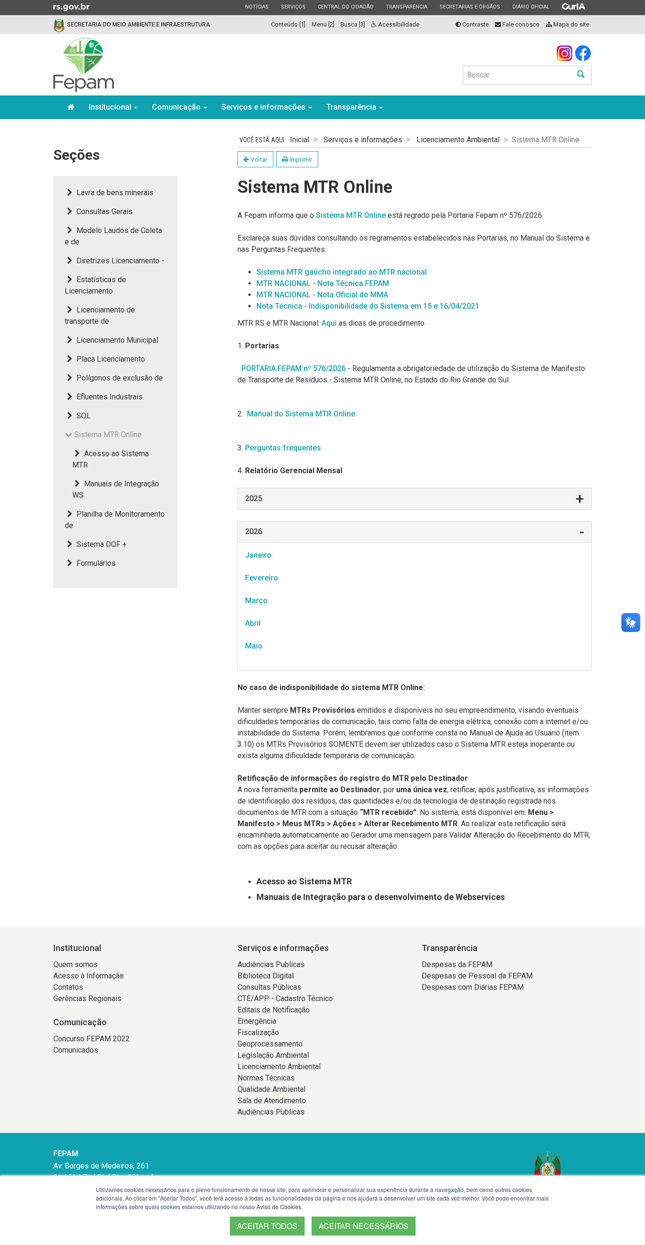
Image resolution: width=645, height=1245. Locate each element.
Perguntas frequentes (283, 447)
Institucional (111, 107)
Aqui (329, 323)
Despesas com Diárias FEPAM (473, 987)
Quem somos (75, 964)
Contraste (475, 24)
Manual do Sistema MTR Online (300, 413)
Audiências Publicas (271, 964)
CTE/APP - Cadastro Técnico (285, 998)
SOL (83, 415)
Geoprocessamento (270, 1043)
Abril (253, 623)
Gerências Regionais (87, 998)
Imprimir (300, 159)
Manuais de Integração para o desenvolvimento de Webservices (380, 897)
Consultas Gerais (104, 211)
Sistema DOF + (101, 544)
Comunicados (75, 1050)
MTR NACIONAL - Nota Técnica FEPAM (322, 283)
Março (256, 600)
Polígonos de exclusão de (119, 377)
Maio (254, 645)
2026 (253, 531)
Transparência (406, 6)
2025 (253, 498)
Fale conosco (520, 24)
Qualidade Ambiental (272, 1089)
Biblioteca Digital (266, 975)
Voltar (258, 159)
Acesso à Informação (88, 975)
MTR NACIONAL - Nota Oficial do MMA (322, 294)
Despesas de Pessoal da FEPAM (477, 975)
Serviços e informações (264, 107)
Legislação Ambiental (273, 1055)
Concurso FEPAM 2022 (91, 1038)
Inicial (299, 139)
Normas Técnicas (266, 1077)
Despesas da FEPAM (457, 964)
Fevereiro (261, 577)
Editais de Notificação (274, 1009)
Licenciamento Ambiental (458, 139)
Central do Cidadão (345, 6)
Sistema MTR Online (351, 215)
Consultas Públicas (269, 987)
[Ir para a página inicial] (83, 65)
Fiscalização (258, 1032)
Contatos (68, 987)
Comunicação (177, 107)
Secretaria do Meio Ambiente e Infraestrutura (138, 24)
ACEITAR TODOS (267, 1225)
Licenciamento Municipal (116, 340)
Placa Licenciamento (110, 358)
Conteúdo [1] (288, 24)
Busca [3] (352, 24)
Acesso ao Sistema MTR (304, 881)
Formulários (95, 563)
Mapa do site (570, 24)
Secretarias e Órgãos (469, 6)
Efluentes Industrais (109, 396)
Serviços (293, 6)
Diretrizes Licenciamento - (119, 260)
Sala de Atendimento (272, 1100)
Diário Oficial (531, 6)
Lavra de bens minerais (114, 192)
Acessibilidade (398, 24)
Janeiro (258, 555)
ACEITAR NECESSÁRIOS (363, 1225)
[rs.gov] (71, 6)
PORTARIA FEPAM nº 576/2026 (293, 368)
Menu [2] (323, 24)
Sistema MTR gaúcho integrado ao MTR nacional (341, 272)
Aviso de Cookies (278, 1206)
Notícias (257, 6)
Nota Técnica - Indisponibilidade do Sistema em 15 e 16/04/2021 (367, 306)
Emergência (257, 1021)
